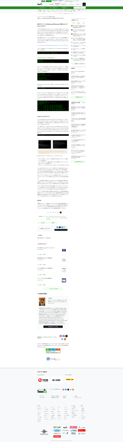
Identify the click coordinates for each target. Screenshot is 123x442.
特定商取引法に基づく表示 (55, 397)
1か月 (83, 22)
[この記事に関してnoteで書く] (64, 227)
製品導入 (60, 1)
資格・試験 (39, 419)
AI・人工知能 (39, 11)
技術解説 (83, 408)
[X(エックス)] (66, 336)
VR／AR (46, 415)
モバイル (59, 413)
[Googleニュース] (62, 339)
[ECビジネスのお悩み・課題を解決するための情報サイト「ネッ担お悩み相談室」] (57, 436)
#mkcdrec (64, 216)
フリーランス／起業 (53, 419)
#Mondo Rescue (51, 216)
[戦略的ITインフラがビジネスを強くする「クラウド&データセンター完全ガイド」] (57, 427)
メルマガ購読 (51, 4)
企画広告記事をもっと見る (79, 161)
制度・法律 (39, 421)
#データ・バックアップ (55, 217)
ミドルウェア (66, 409)
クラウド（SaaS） (47, 413)
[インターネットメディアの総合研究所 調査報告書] (81, 427)
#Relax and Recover (58, 216)
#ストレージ (50, 217)
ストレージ (57, 10)
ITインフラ (43, 10)
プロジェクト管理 (67, 415)
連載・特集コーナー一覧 (45, 13)
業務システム (73, 408)
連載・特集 (39, 10)
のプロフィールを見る (53, 326)
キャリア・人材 (46, 419)
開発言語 (52, 411)
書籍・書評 (83, 410)
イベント (83, 413)
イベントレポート (54, 11)
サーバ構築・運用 (74, 415)
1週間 (78, 22)
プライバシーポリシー (42, 397)
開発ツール (59, 411)
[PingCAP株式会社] (43, 380)
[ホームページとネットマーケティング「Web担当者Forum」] (73, 427)
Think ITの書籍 (70, 11)
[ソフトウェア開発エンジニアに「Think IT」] (65, 427)
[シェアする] (57, 227)
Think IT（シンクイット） (42, 4)
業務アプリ (39, 413)
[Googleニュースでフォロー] (70, 389)
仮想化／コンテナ (66, 10)
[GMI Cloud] (56, 380)
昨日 (73, 22)
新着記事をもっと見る (79, 97)
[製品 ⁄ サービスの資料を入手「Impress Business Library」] (57, 433)
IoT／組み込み (73, 10)
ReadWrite (83, 418)
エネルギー (66, 1)
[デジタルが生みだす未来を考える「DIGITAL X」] (65, 433)
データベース (39, 411)
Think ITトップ (39, 13)
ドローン (69, 1)
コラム (82, 415)
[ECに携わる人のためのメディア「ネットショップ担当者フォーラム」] (81, 430)
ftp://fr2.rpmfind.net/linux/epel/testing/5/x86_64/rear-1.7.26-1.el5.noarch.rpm (53, 45)
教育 (65, 419)
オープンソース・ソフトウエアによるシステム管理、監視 (55, 13)
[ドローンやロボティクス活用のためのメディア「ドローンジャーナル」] (73, 433)
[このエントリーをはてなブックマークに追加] (62, 227)
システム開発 (78, 10)
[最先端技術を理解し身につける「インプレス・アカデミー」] (81, 433)
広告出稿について (78, 4)
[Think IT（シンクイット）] (42, 392)
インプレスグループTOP (78, 397)
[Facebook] (63, 336)
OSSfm (75, 11)
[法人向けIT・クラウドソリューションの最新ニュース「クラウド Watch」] (57, 430)
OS (82, 10)
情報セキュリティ (74, 413)
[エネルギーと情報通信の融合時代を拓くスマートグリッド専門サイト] (73, 430)
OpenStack (49, 11)
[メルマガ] (60, 336)
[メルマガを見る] (63, 389)
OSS (38, 415)
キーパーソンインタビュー (75, 410)
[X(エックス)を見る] (68, 389)
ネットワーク (52, 10)
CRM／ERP (66, 413)
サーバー (48, 10)
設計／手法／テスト (47, 412)
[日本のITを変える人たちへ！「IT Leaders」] (65, 430)
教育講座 (71, 1)
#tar (46, 217)
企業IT (54, 1)
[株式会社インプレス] (44, 432)
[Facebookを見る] (66, 389)
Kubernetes (44, 11)
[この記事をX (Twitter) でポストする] (60, 227)
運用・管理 (59, 415)
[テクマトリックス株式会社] (70, 379)
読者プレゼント (64, 4)
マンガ (66, 11)
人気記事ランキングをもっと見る (79, 63)
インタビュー (59, 11)
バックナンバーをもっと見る (54, 288)
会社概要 (64, 397)
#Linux (47, 216)
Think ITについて (71, 4)
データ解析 (52, 413)
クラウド (62, 10)
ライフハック (59, 419)
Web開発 (66, 411)
